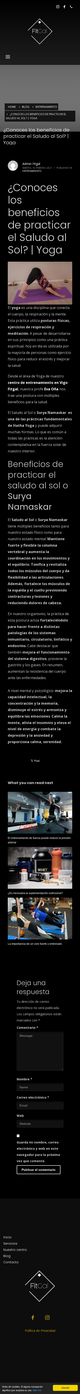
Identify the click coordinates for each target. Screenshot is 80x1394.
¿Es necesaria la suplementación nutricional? (35, 893)
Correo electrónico (33, 1097)
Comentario (27, 1027)
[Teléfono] (71, 6)
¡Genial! (65, 1387)
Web (20, 1115)
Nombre (24, 1079)
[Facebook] (64, 6)
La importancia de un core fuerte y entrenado (35, 943)
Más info (37, 1390)
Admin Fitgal (31, 164)
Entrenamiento (32, 170)
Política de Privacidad (40, 1330)
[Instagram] (57, 6)
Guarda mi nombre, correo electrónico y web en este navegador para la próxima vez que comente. (38, 1151)
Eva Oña (51, 389)
